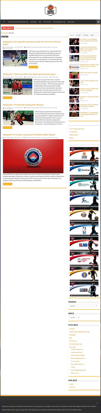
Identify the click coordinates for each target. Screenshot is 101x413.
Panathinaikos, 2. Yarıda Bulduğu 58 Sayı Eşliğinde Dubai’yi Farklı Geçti (89, 114)
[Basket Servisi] (50, 9)
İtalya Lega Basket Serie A (78, 358)
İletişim (71, 138)
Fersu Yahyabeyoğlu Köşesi (76, 129)
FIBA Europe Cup (48, 47)
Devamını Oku (33, 67)
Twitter (71, 384)
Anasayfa (4, 22)
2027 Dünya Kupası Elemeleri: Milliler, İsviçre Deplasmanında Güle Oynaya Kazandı (88, 48)
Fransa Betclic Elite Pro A (77, 364)
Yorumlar (85, 35)
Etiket (92, 35)
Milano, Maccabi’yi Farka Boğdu (89, 72)
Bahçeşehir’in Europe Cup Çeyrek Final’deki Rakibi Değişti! (29, 134)
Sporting (55, 47)
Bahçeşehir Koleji (29, 47)
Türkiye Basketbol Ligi (77, 349)
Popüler (78, 35)
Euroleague (33, 22)
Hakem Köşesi (75, 373)
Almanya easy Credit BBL (78, 355)
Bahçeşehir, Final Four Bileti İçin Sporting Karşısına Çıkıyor (29, 74)
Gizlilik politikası (73, 135)
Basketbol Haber (39, 47)
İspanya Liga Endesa (76, 352)
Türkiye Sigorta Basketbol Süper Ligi (18, 22)
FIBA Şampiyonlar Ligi (59, 22)
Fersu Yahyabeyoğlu (9, 47)
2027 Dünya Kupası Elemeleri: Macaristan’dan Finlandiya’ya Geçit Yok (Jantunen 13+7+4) (88, 57)
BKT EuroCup (47, 22)
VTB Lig (73, 367)
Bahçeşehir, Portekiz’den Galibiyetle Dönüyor (23, 105)
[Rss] (97, 403)
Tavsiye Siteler (73, 132)
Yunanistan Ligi (75, 361)
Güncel (72, 35)
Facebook (72, 387)
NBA (40, 22)
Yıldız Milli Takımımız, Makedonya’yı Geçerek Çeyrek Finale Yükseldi (34, 28)
